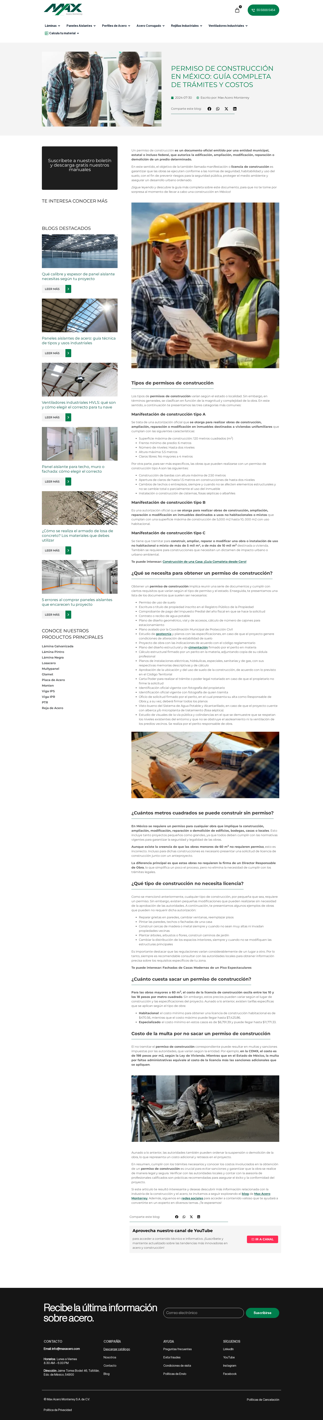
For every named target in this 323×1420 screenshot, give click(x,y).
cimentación (198, 647)
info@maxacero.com (66, 1348)
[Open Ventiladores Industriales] (246, 26)
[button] (209, 109)
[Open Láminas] (59, 26)
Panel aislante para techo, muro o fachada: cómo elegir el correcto (73, 469)
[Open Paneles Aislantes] (94, 26)
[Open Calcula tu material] (77, 33)
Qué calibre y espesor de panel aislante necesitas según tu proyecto (78, 276)
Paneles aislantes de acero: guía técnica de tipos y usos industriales (79, 340)
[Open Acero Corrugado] (163, 26)
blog (245, 1194)
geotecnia (163, 634)
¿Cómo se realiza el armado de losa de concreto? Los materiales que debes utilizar (77, 535)
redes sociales (192, 1198)
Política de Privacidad (58, 1410)
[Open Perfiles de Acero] (129, 26)
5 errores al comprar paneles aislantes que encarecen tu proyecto (77, 602)
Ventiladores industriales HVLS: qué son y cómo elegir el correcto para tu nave (79, 404)
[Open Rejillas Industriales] (201, 26)
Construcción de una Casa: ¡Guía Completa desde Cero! (204, 561)
